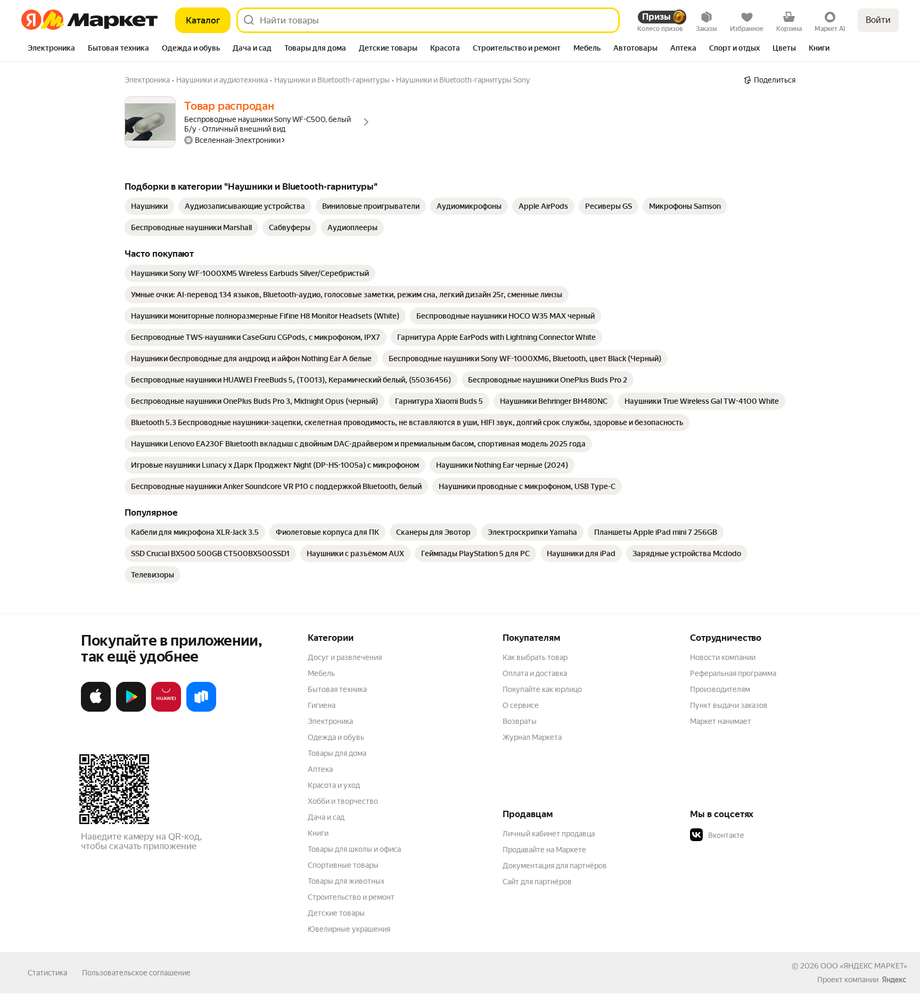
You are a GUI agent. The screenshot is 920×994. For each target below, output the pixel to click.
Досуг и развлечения (345, 657)
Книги (318, 833)
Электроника (330, 721)
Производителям (720, 689)
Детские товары (336, 913)
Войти (878, 20)
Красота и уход (334, 785)
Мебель (321, 673)
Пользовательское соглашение (136, 972)
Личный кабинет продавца (549, 833)
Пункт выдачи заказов (729, 705)
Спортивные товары (343, 865)
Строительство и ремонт (351, 897)
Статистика (47, 972)
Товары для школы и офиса (354, 849)
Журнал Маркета (532, 737)
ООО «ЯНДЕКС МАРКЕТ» (863, 966)
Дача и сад (326, 817)
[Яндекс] (894, 979)
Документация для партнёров (555, 865)
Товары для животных (346, 881)
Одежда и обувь (336, 737)
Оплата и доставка (535, 673)
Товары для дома (337, 753)
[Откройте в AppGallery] (166, 709)
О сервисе (521, 705)
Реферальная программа (733, 673)
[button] (764, 835)
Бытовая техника (337, 689)
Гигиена (321, 705)
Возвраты (520, 721)
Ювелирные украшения (349, 929)
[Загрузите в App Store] (96, 709)
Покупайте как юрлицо (542, 689)
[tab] (51, 49)
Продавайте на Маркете (544, 849)
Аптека (320, 769)
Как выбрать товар (535, 657)
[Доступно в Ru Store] (201, 709)
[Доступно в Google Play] (131, 709)
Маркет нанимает (720, 721)
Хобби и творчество (343, 801)
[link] (149, 206)
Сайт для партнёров (537, 881)
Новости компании (722, 657)
